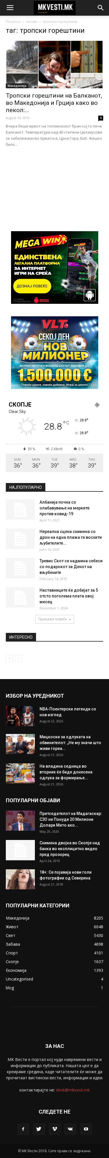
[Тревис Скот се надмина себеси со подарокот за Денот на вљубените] (20, 568)
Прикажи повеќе (52, 619)
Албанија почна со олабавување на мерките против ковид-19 (65, 508)
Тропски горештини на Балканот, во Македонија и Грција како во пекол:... (54, 103)
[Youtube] (86, 1129)
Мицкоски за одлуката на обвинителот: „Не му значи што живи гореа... (70, 743)
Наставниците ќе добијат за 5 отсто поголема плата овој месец (69, 596)
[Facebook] (23, 1129)
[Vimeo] (54, 1129)
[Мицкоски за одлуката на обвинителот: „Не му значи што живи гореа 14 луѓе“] (20, 744)
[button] (101, 8)
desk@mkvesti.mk (73, 1090)
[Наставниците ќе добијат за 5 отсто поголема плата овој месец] (20, 597)
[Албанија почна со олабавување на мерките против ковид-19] (20, 509)
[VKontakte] (70, 1129)
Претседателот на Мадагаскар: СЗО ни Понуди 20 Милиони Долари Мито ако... (71, 819)
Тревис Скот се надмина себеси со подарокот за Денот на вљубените (71, 567)
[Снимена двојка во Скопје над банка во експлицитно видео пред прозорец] (20, 850)
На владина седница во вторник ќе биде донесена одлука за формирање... (66, 772)
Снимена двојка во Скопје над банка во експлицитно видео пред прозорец (70, 849)
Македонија (17, 86)
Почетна (13, 21)
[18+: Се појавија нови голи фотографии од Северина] (20, 879)
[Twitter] (39, 1129)
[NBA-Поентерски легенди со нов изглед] (20, 716)
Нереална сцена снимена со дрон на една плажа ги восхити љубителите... (71, 537)
